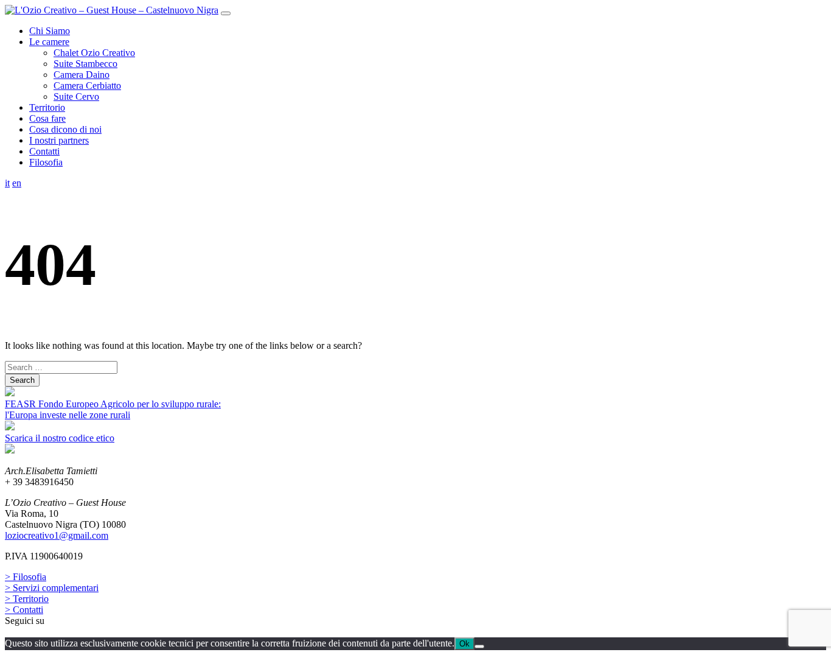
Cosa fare (47, 118)
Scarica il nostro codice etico (59, 438)
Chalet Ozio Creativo (94, 52)
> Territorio (27, 599)
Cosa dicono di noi (65, 129)
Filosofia (46, 162)
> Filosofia (25, 577)
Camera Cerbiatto (87, 85)
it (7, 183)
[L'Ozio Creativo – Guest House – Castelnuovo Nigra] (111, 10)
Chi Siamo (49, 31)
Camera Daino (82, 74)
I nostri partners (59, 140)
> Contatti (24, 609)
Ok (464, 643)
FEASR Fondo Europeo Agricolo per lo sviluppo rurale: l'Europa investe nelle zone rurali (113, 409)
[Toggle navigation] (226, 13)
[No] (479, 646)
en (16, 183)
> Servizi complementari (52, 588)
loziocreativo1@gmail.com (56, 535)
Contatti (44, 151)
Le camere (49, 42)
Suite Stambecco (85, 63)
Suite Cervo (76, 96)
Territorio (47, 107)
